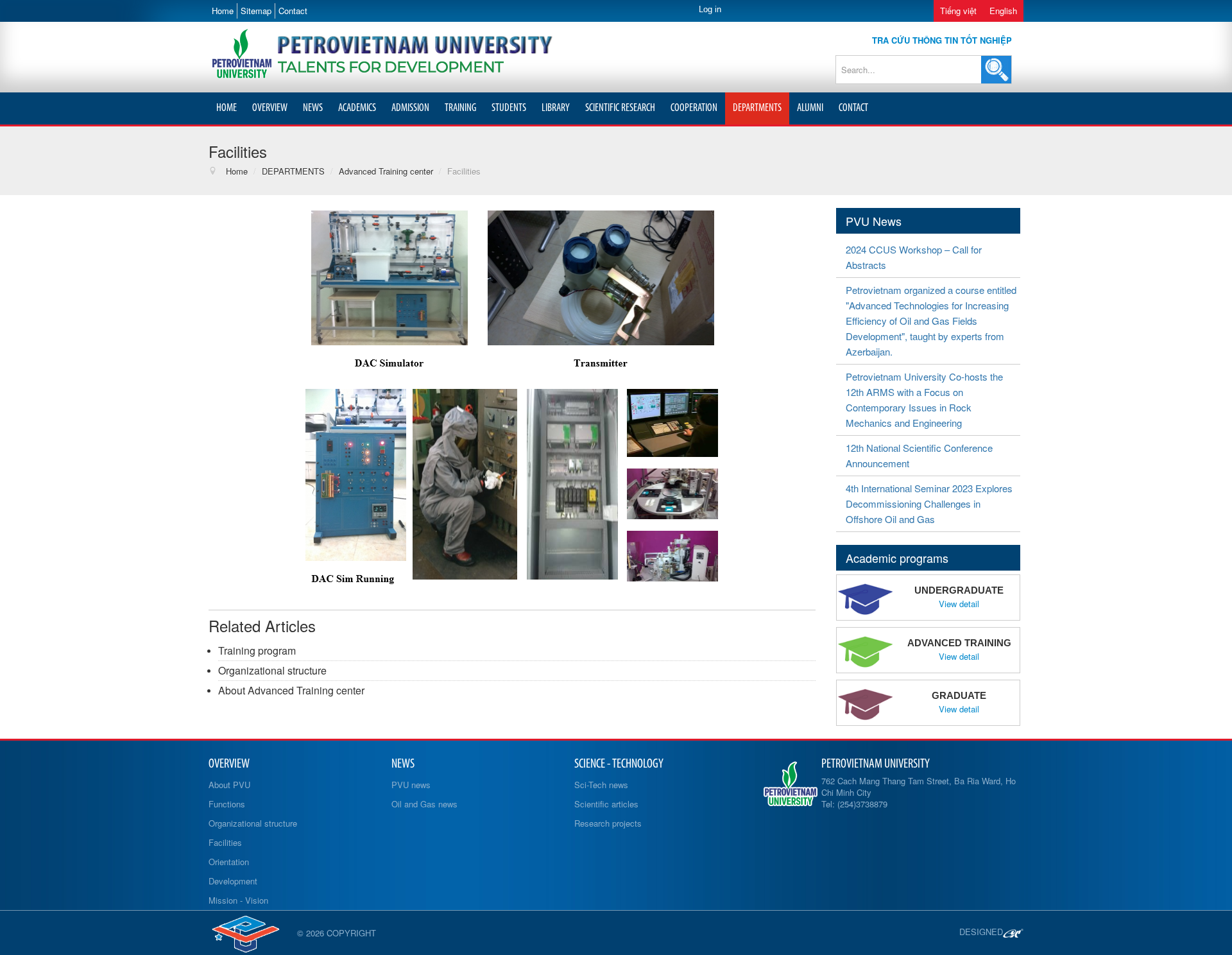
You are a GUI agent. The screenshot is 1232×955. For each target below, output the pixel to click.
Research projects (608, 823)
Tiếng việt (958, 10)
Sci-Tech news (601, 785)
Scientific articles (606, 804)
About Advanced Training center (291, 690)
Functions (227, 804)
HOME (226, 108)
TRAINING (460, 108)
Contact (292, 10)
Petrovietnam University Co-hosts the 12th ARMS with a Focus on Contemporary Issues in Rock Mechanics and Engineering (924, 399)
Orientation (229, 862)
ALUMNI (810, 108)
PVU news (411, 785)
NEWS (313, 108)
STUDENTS (509, 108)
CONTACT (853, 108)
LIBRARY (556, 108)
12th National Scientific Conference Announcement (919, 455)
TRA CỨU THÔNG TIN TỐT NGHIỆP (942, 40)
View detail (959, 604)
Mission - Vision (238, 900)
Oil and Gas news (424, 804)
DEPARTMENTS (757, 108)
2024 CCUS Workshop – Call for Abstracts (914, 257)
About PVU (229, 785)
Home (223, 10)
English (1003, 10)
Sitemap (256, 10)
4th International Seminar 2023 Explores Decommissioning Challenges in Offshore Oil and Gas (929, 503)
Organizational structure (272, 670)
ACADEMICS (357, 108)
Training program (257, 650)
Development (233, 881)
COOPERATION (694, 108)
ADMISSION (410, 108)
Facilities (225, 842)
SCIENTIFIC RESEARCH (620, 108)
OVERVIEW (269, 108)
